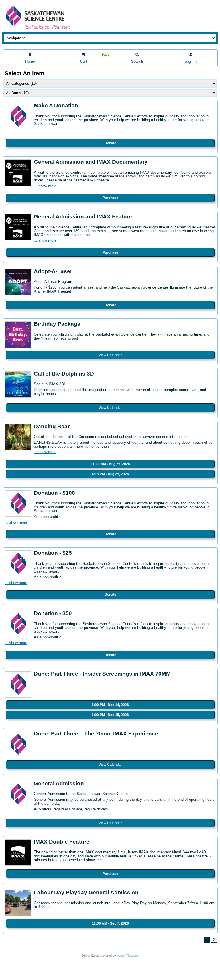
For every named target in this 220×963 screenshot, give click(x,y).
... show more (45, 186)
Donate (110, 143)
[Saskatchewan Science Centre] (37, 29)
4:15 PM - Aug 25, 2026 (110, 474)
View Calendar (110, 355)
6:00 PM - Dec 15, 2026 (110, 715)
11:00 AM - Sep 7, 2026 (110, 923)
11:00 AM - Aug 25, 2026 (110, 464)
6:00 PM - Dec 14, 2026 (110, 705)
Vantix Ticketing (128, 955)
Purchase (110, 198)
